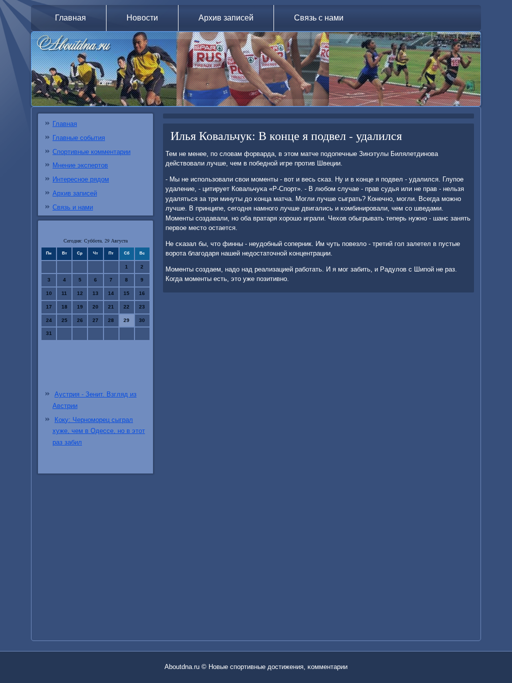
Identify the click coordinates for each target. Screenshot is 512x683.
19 (80, 307)
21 (111, 307)
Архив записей (226, 18)
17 (49, 307)
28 (111, 320)
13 (95, 293)
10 (49, 293)
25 (65, 320)
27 (95, 320)
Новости (142, 18)
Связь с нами (319, 18)
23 (142, 307)
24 (49, 320)
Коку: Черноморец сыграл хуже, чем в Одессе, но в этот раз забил (98, 431)
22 (127, 307)
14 (111, 293)
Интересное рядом (80, 179)
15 (127, 293)
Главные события (78, 138)
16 (142, 293)
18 (65, 307)
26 (80, 320)
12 (80, 293)
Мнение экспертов (80, 165)
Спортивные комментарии (91, 152)
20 (95, 307)
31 (49, 333)
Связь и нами (72, 207)
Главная (70, 18)
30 (142, 320)
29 (127, 320)
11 (64, 293)
